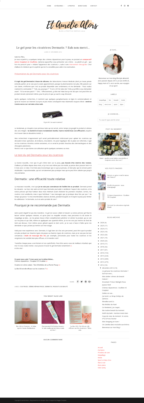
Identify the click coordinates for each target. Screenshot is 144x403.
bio (110, 100)
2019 (102, 244)
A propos (101, 350)
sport (115, 104)
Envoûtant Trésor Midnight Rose (114, 282)
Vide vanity (102, 368)
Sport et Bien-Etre (104, 360)
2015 (102, 256)
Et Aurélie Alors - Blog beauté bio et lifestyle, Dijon (34, 400)
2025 (102, 226)
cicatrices (24, 286)
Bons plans (102, 365)
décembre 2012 (108, 268)
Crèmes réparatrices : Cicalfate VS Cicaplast (118, 196)
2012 (102, 265)
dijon (121, 104)
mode (123, 100)
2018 (102, 247)
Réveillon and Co (108, 301)
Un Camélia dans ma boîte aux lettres (115, 324)
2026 (102, 222)
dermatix (48, 286)
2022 (102, 235)
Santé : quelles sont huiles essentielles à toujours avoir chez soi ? (114, 159)
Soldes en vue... (107, 293)
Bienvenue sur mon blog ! (111, 327)
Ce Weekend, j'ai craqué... (111, 307)
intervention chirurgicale (78, 64)
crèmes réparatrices (36, 286)
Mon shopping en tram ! (110, 322)
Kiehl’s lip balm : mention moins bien (115, 313)
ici (71, 246)
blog (100, 104)
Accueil (100, 347)
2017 (102, 250)
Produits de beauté (60, 286)
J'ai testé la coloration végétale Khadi (118, 206)
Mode (100, 357)
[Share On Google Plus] (89, 281)
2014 (102, 259)
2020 (102, 241)
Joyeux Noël (106, 285)
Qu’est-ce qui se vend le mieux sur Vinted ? (118, 176)
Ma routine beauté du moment (113, 310)
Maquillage (102, 355)
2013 (102, 262)
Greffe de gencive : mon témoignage (115, 186)
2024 (102, 229)
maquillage (102, 100)
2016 (102, 253)
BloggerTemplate (61, 400)
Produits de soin (104, 352)
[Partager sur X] (81, 281)
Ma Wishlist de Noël (109, 304)
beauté (116, 100)
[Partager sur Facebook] (77, 281)
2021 (102, 238)
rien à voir (108, 104)
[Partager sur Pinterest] (85, 281)
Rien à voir (101, 363)
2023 (102, 232)
